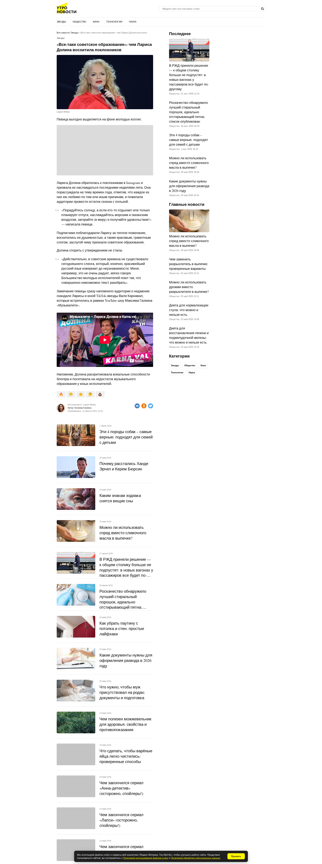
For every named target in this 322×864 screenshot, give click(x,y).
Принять (236, 856)
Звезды (61, 21)
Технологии (114, 21)
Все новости (63, 32)
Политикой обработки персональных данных (195, 857)
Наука (132, 21)
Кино (96, 21)
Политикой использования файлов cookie (145, 857)
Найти (262, 8)
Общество (79, 21)
